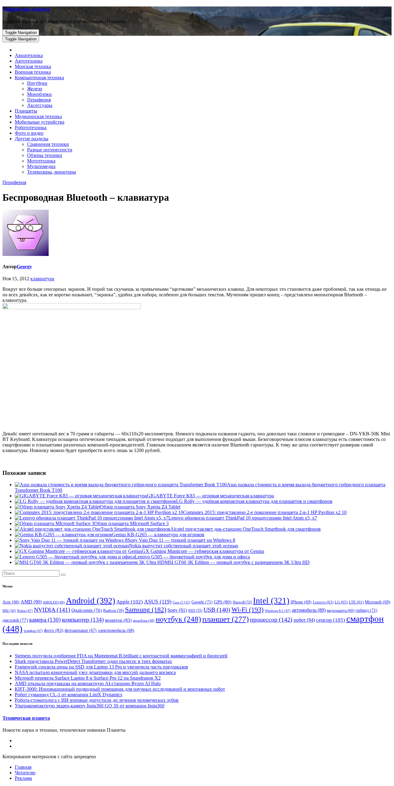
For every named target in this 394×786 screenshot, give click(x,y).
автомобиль (309, 610)
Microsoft (377, 602)
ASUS (157, 602)
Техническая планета (26, 9)
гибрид (366, 610)
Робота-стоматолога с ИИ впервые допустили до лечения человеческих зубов (97, 700)
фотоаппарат (81, 630)
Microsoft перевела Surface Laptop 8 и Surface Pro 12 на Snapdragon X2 (88, 678)
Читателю (25, 772)
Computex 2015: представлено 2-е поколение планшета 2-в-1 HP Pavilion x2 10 (265, 512)
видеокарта (340, 610)
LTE (356, 602)
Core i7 (181, 602)
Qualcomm (86, 610)
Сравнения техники (48, 144)
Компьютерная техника (39, 77)
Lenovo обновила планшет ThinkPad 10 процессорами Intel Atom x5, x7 (242, 518)
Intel (271, 600)
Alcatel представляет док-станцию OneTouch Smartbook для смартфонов (245, 529)
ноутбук (178, 619)
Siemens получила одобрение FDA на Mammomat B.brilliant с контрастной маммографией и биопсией (121, 655)
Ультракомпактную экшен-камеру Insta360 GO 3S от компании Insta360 (89, 705)
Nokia (25, 610)
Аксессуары (39, 105)
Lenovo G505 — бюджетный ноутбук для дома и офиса (192, 556)
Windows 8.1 (278, 610)
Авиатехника (29, 55)
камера (45, 619)
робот (304, 620)
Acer (10, 602)
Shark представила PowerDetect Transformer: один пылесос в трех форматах (93, 661)
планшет (225, 619)
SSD (195, 610)
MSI (9, 610)
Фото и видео (29, 133)
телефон (33, 630)
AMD (31, 601)
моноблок (144, 620)
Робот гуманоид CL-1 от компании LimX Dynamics (68, 694)
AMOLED (54, 602)
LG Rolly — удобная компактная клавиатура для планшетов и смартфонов (254, 501)
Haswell (242, 602)
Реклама (23, 778)
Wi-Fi (247, 609)
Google (202, 601)
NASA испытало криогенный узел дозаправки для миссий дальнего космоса (95, 672)
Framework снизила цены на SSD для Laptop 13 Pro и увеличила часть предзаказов (101, 666)
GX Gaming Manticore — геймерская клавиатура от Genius (203, 551)
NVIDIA (52, 609)
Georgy (24, 266)
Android (90, 600)
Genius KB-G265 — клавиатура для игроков (158, 534)
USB (216, 609)
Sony (177, 610)
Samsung (145, 609)
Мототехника (41, 160)
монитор (118, 620)
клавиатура (42, 278)
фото (53, 630)
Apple (129, 602)
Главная (23, 767)
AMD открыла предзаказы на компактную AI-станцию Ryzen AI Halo (88, 683)
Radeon (113, 610)
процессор (271, 619)
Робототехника (30, 127)
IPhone (301, 602)
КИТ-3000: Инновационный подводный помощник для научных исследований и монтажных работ (120, 689)
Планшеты (26, 110)
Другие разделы (31, 138)
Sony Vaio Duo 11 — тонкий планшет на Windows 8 (181, 540)
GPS (222, 601)
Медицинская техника (38, 116)
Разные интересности (49, 149)
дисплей (15, 620)
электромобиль (116, 630)
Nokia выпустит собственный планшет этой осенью (183, 545)
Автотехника (28, 61)
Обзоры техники (44, 155)
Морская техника (33, 66)
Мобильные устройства (39, 122)
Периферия (39, 99)
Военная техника (33, 72)
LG (341, 602)
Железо (34, 88)
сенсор (330, 620)
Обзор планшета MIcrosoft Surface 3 (131, 523)
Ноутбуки (37, 83)
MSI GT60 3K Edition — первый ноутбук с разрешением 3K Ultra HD (237, 562)
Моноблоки (39, 94)
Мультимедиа (41, 166)
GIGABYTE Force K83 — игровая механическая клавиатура (210, 495)
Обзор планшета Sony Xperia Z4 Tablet (140, 506)
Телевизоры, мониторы (51, 172)
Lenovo (323, 602)
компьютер (83, 619)
